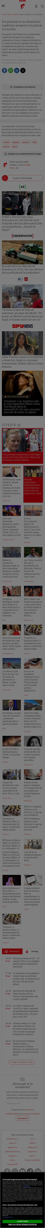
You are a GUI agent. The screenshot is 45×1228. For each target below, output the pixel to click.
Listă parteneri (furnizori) (7, 1217)
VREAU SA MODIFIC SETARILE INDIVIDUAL (22, 1224)
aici (12, 1195)
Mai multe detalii (26, 1186)
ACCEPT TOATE (22, 1221)
